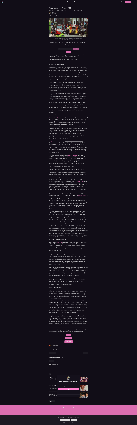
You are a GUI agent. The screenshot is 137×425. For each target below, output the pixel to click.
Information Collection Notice (68, 392)
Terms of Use (74, 391)
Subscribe (68, 389)
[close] (79, 377)
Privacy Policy (76, 392)
